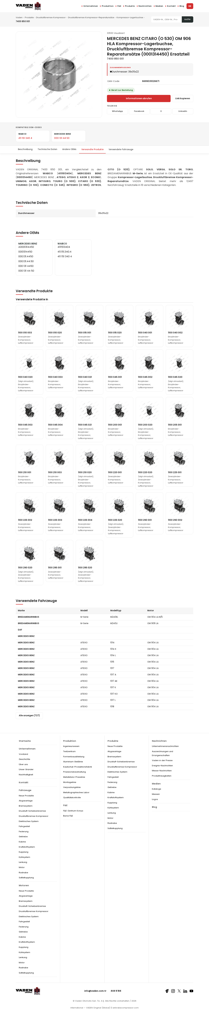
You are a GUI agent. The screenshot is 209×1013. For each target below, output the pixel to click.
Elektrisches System (29, 821)
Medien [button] (159, 6)
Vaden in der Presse (162, 760)
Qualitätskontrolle (72, 797)
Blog (181, 6)
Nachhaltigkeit (26, 774)
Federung (23, 831)
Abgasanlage (26, 800)
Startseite (25, 740)
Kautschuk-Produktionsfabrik (77, 766)
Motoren (24, 885)
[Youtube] (191, 991)
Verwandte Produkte (92, 149)
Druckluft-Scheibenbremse (32, 810)
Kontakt (171, 6)
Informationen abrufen (139, 98)
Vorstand (23, 754)
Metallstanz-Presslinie (74, 777)
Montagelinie (69, 782)
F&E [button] (119, 6)
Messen (156, 794)
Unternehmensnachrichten (165, 746)
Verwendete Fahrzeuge (121, 149)
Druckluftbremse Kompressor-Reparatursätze (91, 17)
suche (187, 19)
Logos (155, 799)
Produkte (130, 6)
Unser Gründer (26, 769)
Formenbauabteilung (73, 756)
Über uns (23, 764)
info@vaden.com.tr (95, 990)
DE (189, 6)
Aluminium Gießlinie (73, 761)
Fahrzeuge (25, 790)
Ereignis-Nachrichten (162, 765)
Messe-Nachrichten (162, 770)
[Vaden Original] (28, 6)
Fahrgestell (24, 826)
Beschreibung (25, 149)
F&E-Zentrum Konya (73, 810)
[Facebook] (167, 991)
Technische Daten (47, 149)
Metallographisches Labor (76, 792)
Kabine (22, 841)
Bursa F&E (68, 815)
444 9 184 (116, 990)
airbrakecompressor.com (125, 1007)
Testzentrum (69, 751)
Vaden (19, 17)
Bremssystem (25, 805)
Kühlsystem (24, 857)
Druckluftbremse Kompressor (51, 17)
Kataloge (156, 788)
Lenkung (23, 862)
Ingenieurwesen (71, 746)
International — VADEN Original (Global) (90, 1007)
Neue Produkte (26, 795)
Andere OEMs (69, 149)
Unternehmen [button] (90, 6)
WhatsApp (117, 111)
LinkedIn (182, 111)
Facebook (139, 111)
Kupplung (23, 851)
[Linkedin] (185, 991)
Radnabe (23, 872)
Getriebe (23, 836)
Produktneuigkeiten (161, 775)
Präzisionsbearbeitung (74, 771)
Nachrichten (145, 6)
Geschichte (24, 759)
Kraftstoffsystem (27, 846)
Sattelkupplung (26, 877)
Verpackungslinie (72, 787)
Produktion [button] (108, 6)
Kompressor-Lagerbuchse (130, 17)
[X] (179, 991)
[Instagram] (173, 991)
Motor (22, 867)
